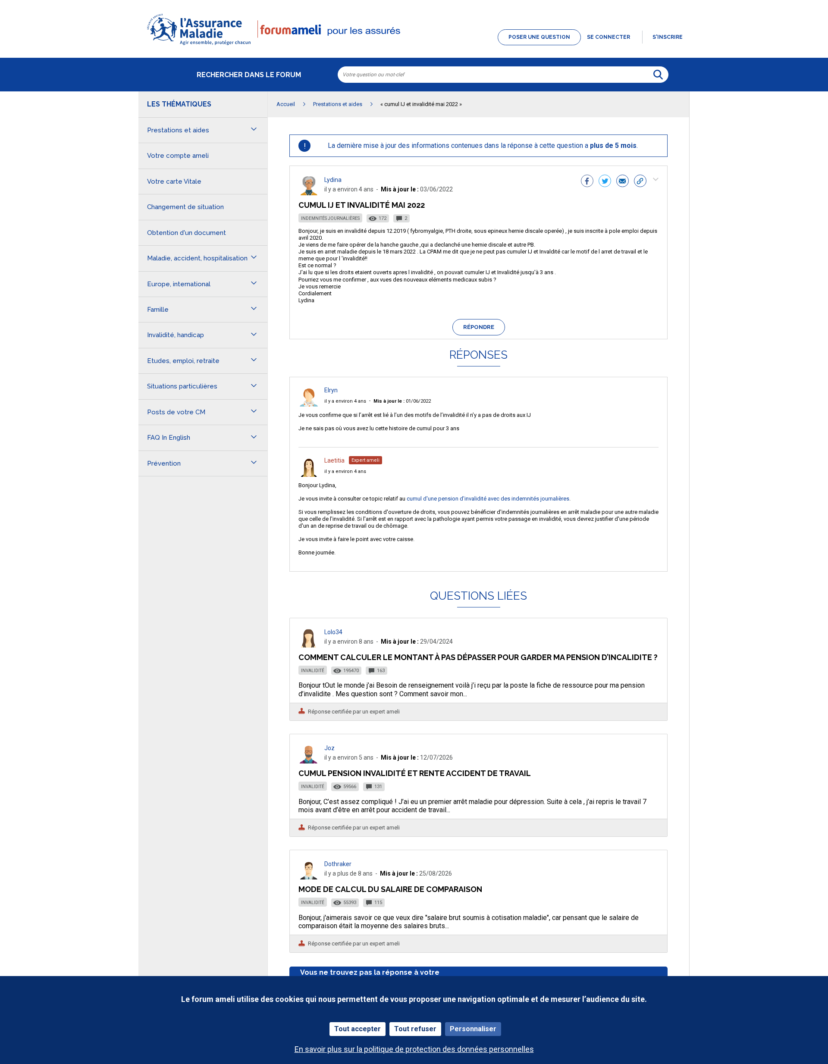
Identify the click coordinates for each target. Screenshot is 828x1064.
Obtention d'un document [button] (186, 233)
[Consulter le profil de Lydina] (308, 193)
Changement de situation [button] (185, 207)
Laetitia (334, 460)
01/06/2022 (402, 401)
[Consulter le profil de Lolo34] (308, 645)
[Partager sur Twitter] (605, 182)
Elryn (331, 390)
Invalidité (312, 670)
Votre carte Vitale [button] (174, 181)
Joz (329, 748)
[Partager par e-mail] (622, 182)
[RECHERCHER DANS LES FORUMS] (658, 74)
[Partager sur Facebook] (587, 182)
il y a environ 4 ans (345, 401)
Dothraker (337, 864)
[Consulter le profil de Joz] (308, 761)
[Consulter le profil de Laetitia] (308, 474)
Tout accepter (357, 1029)
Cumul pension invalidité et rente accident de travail (414, 773)
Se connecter (608, 37)
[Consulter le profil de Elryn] (308, 404)
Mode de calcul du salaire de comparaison (390, 889)
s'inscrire (667, 37)
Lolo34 (333, 632)
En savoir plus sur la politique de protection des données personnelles (414, 1049)
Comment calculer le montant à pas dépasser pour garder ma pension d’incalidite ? (478, 657)
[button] (414, 45)
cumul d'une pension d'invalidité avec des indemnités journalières (488, 498)
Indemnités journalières (330, 218)
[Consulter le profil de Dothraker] (308, 877)
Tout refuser (415, 1029)
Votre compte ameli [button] (178, 156)
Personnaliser (473, 1029)
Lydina (333, 179)
